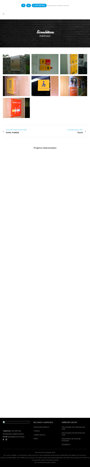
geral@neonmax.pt (16, 436)
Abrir (12, 163)
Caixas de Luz (39, 435)
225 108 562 (40, 5)
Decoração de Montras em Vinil (73, 434)
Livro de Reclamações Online (45, 462)
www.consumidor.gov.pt (49, 460)
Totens (37, 431)
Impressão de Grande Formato (71, 440)
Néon (36, 439)
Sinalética (66, 445)
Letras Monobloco (41, 427)
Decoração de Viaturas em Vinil (73, 428)
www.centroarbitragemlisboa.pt (54, 458)
